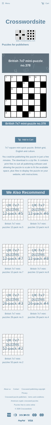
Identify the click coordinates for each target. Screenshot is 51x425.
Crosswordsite (25, 21)
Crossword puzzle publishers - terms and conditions (24, 397)
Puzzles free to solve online (24, 405)
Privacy (24, 393)
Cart (47, 3)
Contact (16, 389)
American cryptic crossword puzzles (24, 401)
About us (7, 389)
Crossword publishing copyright (33, 389)
